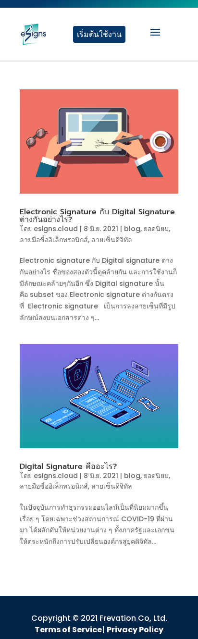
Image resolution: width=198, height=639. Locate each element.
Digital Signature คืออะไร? (68, 466)
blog (132, 228)
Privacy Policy (135, 629)
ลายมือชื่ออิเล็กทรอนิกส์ (54, 240)
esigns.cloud (56, 228)
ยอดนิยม (156, 228)
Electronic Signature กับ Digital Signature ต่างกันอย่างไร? (97, 215)
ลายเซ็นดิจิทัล (111, 240)
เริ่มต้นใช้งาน (99, 34)
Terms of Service (68, 629)
